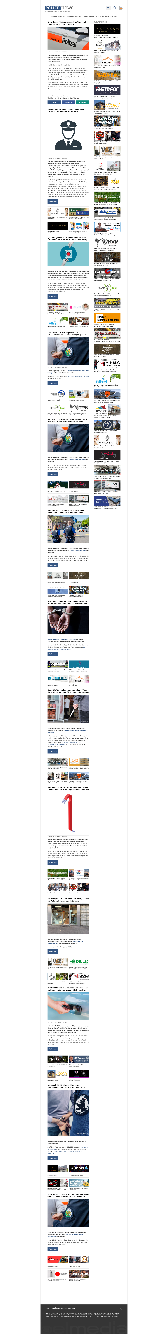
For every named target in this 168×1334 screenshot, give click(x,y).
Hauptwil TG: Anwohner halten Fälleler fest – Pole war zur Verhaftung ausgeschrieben (67, 420)
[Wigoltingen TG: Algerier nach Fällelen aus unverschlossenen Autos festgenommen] (68, 529)
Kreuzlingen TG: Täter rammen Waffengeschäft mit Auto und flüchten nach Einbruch (68, 900)
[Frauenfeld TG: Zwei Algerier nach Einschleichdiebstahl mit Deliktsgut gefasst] (68, 351)
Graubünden (113, 16)
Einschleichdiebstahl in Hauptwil (78, 376)
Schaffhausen (99, 16)
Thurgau (91, 16)
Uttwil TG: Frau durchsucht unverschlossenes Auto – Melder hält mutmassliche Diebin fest (68, 602)
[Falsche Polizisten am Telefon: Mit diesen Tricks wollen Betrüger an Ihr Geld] (68, 135)
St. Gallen (85, 16)
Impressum (50, 1308)
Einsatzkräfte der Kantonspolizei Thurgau (62, 639)
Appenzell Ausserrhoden (58, 16)
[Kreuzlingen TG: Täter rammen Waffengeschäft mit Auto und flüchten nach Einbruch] (68, 918)
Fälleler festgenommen (77, 459)
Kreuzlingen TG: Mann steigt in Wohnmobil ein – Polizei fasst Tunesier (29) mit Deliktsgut (68, 1195)
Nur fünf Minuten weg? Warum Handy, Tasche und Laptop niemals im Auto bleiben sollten (68, 989)
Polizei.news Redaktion (61, 51)
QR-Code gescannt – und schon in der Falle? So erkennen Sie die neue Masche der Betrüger (68, 239)
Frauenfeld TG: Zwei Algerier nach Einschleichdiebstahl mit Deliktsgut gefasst (67, 334)
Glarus (106, 16)
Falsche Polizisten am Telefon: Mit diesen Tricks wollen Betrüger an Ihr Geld (66, 110)
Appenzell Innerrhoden (74, 16)
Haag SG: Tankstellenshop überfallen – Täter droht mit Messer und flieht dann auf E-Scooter (68, 691)
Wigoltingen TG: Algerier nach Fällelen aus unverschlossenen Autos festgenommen (66, 511)
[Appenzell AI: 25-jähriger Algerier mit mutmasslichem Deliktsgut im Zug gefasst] (68, 1113)
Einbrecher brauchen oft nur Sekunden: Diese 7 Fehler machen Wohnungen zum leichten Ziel (68, 788)
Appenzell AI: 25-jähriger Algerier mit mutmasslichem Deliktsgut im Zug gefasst (66, 1086)
